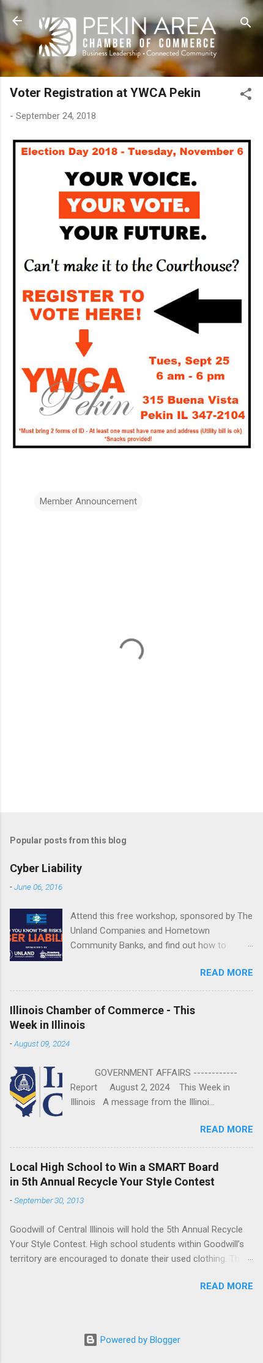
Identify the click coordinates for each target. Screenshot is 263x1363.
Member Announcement (88, 501)
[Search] (246, 24)
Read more (226, 972)
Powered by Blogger (139, 1339)
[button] (246, 96)
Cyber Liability (46, 868)
